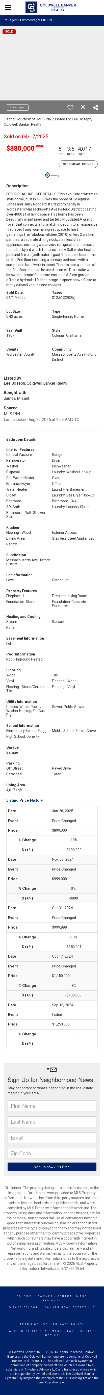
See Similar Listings (78, 164)
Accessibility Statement (35, 1331)
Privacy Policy (68, 1324)
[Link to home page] (52, 7)
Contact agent (17, 107)
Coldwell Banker (35, 1296)
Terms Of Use (34, 1324)
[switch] (70, 107)
